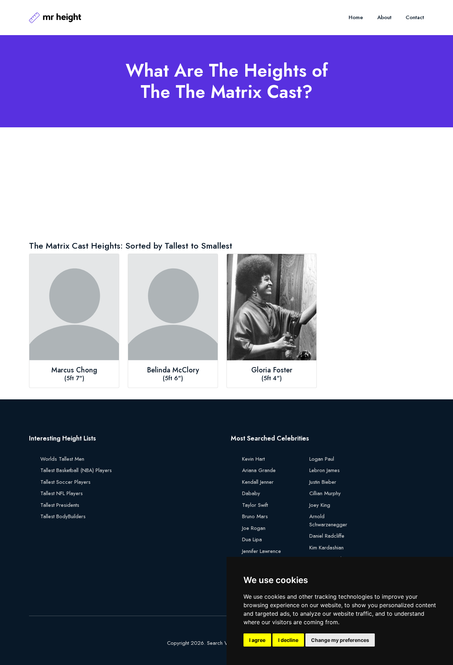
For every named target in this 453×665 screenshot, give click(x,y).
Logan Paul (321, 459)
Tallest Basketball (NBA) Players (76, 470)
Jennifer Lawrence (261, 551)
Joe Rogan (253, 528)
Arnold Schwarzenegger (328, 520)
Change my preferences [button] (340, 640)
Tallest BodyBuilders (63, 516)
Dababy (251, 493)
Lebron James (324, 470)
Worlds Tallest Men (62, 459)
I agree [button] (257, 640)
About (384, 17)
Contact (415, 17)
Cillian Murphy (325, 493)
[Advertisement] (226, 185)
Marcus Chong (74, 370)
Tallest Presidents (59, 505)
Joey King (319, 505)
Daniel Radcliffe (326, 536)
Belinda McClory (173, 370)
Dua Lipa (252, 539)
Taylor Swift (255, 505)
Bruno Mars (255, 516)
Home (356, 17)
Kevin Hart (253, 459)
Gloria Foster (271, 370)
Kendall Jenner (258, 482)
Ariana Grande (259, 470)
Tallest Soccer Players (65, 482)
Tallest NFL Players (61, 493)
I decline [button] (288, 640)
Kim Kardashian (326, 548)
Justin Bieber (322, 482)
